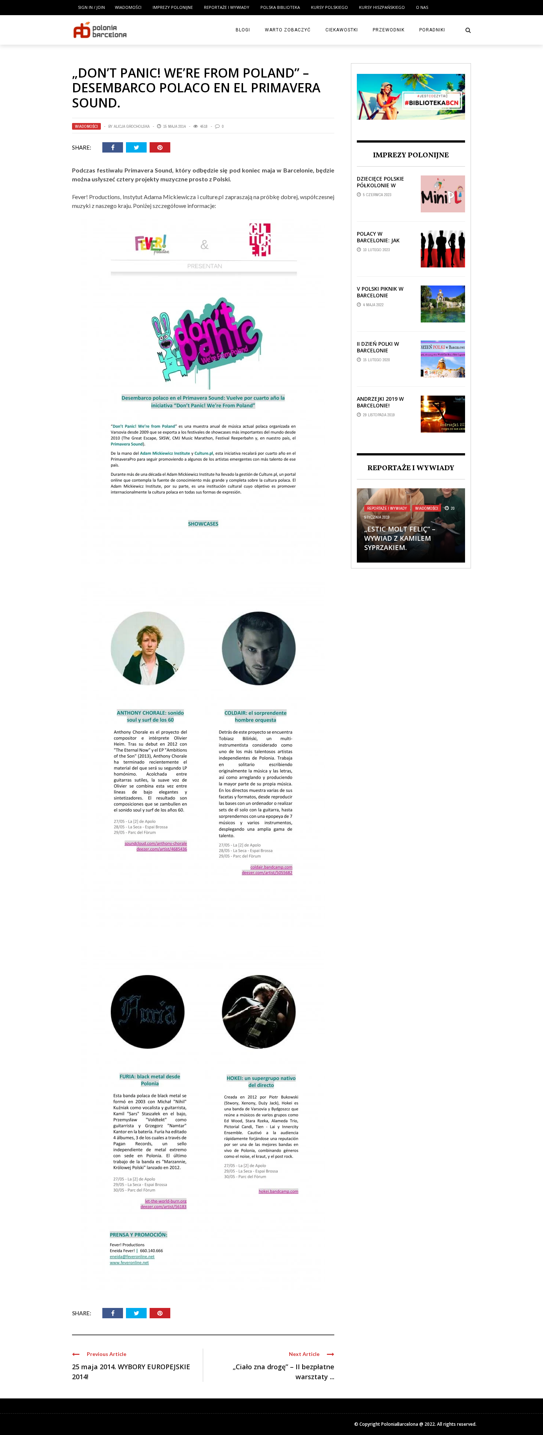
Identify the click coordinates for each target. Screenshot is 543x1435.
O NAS (422, 7)
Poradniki (432, 30)
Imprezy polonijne (173, 7)
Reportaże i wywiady (226, 7)
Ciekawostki (341, 30)
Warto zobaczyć (288, 30)
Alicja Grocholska (132, 126)
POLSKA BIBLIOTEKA (280, 7)
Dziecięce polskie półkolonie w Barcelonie (380, 185)
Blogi (243, 30)
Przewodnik (388, 30)
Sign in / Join (91, 7)
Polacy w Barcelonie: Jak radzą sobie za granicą (378, 243)
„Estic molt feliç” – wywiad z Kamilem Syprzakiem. (400, 538)
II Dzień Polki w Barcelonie (378, 347)
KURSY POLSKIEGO (329, 7)
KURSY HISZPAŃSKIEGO (382, 7)
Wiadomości (128, 7)
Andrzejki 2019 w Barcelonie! (380, 402)
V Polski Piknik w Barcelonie (380, 292)
